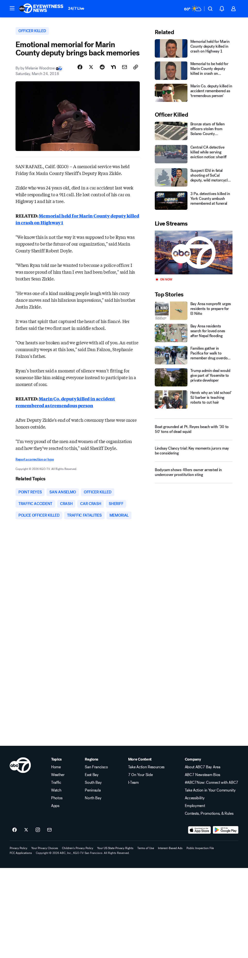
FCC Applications (21, 853)
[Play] (193, 252)
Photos (56, 798)
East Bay (91, 775)
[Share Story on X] (91, 67)
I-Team (133, 783)
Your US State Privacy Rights (115, 848)
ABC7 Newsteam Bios (202, 775)
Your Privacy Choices (44, 848)
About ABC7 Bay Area (202, 767)
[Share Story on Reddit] (102, 67)
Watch (56, 790)
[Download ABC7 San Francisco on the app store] (199, 830)
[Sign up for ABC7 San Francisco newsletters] (49, 830)
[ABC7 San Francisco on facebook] (14, 830)
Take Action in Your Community (210, 790)
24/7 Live (76, 8)
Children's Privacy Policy (77, 848)
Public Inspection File (200, 848)
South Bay (93, 783)
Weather (58, 775)
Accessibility (195, 798)
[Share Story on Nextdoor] (113, 67)
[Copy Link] (136, 67)
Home (56, 767)
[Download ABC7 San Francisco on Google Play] (225, 830)
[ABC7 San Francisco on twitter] (26, 830)
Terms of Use (145, 848)
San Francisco (96, 767)
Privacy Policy (18, 848)
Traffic (56, 783)
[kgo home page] (20, 765)
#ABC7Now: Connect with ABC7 (211, 783)
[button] (12, 8)
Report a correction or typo (35, 459)
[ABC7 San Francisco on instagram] (38, 830)
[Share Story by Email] (124, 67)
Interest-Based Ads (170, 848)
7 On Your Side (140, 775)
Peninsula (93, 790)
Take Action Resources (146, 767)
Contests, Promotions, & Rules (209, 813)
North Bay (93, 798)
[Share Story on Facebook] (80, 67)
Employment (195, 806)
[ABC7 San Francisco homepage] (41, 8)
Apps (55, 806)
